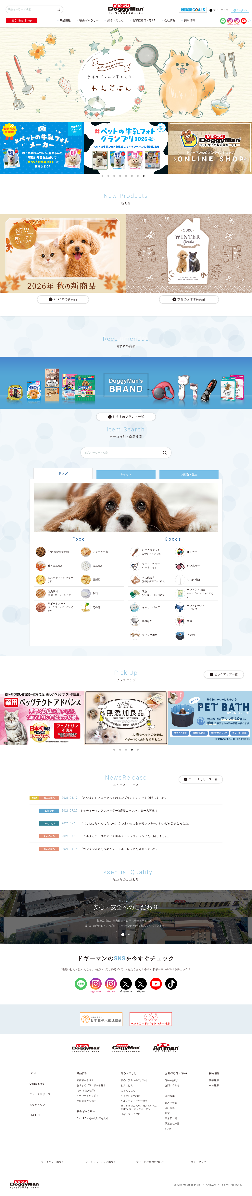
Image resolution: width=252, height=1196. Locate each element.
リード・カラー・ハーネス (152, 565)
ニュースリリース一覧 (203, 779)
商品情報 (65, 20)
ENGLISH (35, 1115)
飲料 (95, 593)
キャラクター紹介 (130, 1095)
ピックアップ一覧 (226, 674)
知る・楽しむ (115, 20)
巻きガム (55, 565)
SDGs (168, 1128)
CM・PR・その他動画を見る (92, 1118)
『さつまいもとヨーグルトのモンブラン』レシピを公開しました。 (124, 797)
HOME (33, 1073)
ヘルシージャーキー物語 (134, 1100)
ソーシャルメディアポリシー (102, 1162)
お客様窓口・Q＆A (144, 20)
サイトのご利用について (150, 1162)
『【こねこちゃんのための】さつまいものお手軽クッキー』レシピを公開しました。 (135, 823)
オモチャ (192, 551)
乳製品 (96, 579)
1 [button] (102, 176)
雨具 (189, 621)
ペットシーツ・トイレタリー (196, 607)
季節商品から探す (86, 1100)
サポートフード (60, 607)
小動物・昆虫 (188, 474)
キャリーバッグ (151, 607)
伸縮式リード (194, 565)
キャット (126, 474)
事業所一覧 (171, 1118)
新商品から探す (85, 1080)
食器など (147, 621)
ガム (97, 565)
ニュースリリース (40, 1094)
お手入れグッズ (151, 552)
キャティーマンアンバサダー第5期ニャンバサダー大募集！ (119, 810)
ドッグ (63, 473)
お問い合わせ (172, 1085)
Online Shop (23, 20)
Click (128, 934)
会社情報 (169, 20)
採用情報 (189, 20)
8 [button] (144, 176)
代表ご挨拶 (171, 1103)
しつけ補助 (193, 579)
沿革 (167, 1113)
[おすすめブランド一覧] (126, 383)
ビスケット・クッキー (60, 579)
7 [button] (138, 176)
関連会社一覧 (172, 1123)
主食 (59, 551)
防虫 (153, 593)
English (242, 10)
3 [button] (114, 176)
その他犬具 (153, 579)
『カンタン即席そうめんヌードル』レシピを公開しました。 (119, 848)
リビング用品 (149, 634)
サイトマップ (220, 9)
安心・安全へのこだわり (134, 1080)
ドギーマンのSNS (130, 1114)
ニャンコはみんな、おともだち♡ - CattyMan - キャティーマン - (140, 1108)
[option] (42, 148)
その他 (96, 607)
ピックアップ (37, 1104)
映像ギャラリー (89, 20)
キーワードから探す (87, 1095)
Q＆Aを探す (171, 1080)
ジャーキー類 (100, 551)
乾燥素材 (59, 593)
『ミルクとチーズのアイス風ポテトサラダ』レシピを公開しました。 (125, 836)
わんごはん (127, 1085)
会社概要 (170, 1108)
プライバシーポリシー (54, 1162)
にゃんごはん (128, 1090)
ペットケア (200, 593)
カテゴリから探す (86, 1090)
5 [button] (126, 176)
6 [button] (132, 176)
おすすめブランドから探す (91, 1085)
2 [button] (108, 176)
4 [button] (120, 176)
